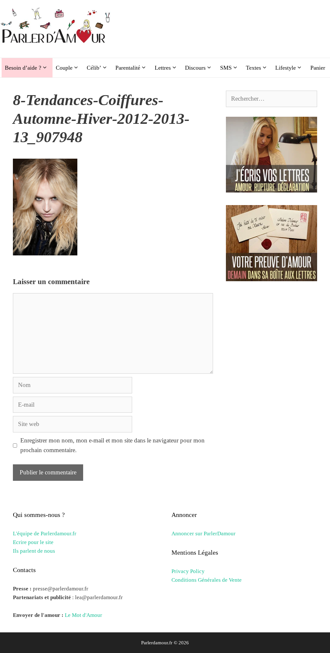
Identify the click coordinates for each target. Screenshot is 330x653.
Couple (64, 67)
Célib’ (94, 67)
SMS (226, 67)
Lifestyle (285, 67)
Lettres (163, 67)
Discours (195, 67)
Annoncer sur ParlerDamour (203, 533)
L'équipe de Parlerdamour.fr (44, 533)
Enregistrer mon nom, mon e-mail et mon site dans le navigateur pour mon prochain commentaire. (112, 445)
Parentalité (127, 67)
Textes (253, 67)
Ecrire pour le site (33, 542)
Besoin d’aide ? (23, 67)
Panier (317, 67)
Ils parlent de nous (34, 551)
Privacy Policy (188, 571)
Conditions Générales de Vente (206, 580)
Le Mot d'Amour (83, 615)
